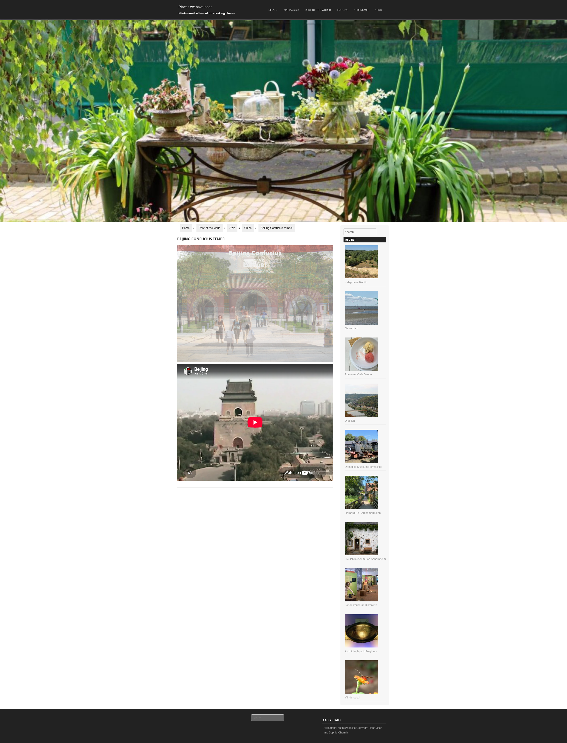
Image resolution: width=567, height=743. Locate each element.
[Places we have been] (283, 221)
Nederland (361, 10)
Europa (342, 10)
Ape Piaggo (291, 10)
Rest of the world (318, 10)
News (378, 10)
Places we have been (195, 7)
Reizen (272, 10)
